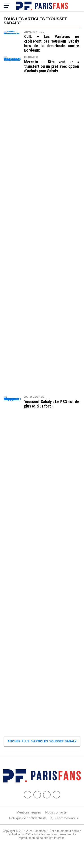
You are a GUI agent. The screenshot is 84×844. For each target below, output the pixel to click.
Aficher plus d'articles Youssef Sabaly (42, 741)
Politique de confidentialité (28, 818)
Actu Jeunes (34, 396)
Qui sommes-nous (64, 818)
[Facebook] (27, 794)
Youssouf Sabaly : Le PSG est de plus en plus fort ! (51, 403)
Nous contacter (56, 812)
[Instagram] (56, 794)
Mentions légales (28, 812)
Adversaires (34, 32)
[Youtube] (47, 794)
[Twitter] (37, 794)
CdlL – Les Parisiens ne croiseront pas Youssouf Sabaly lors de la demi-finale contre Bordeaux (51, 43)
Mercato (31, 57)
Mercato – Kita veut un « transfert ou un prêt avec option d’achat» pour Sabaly (51, 66)
